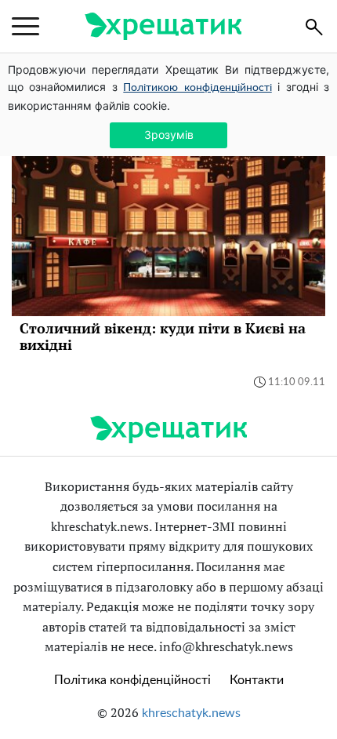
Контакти (257, 680)
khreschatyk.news (191, 713)
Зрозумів (169, 134)
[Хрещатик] (163, 26)
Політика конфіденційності (132, 680)
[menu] (25, 26)
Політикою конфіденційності (197, 87)
